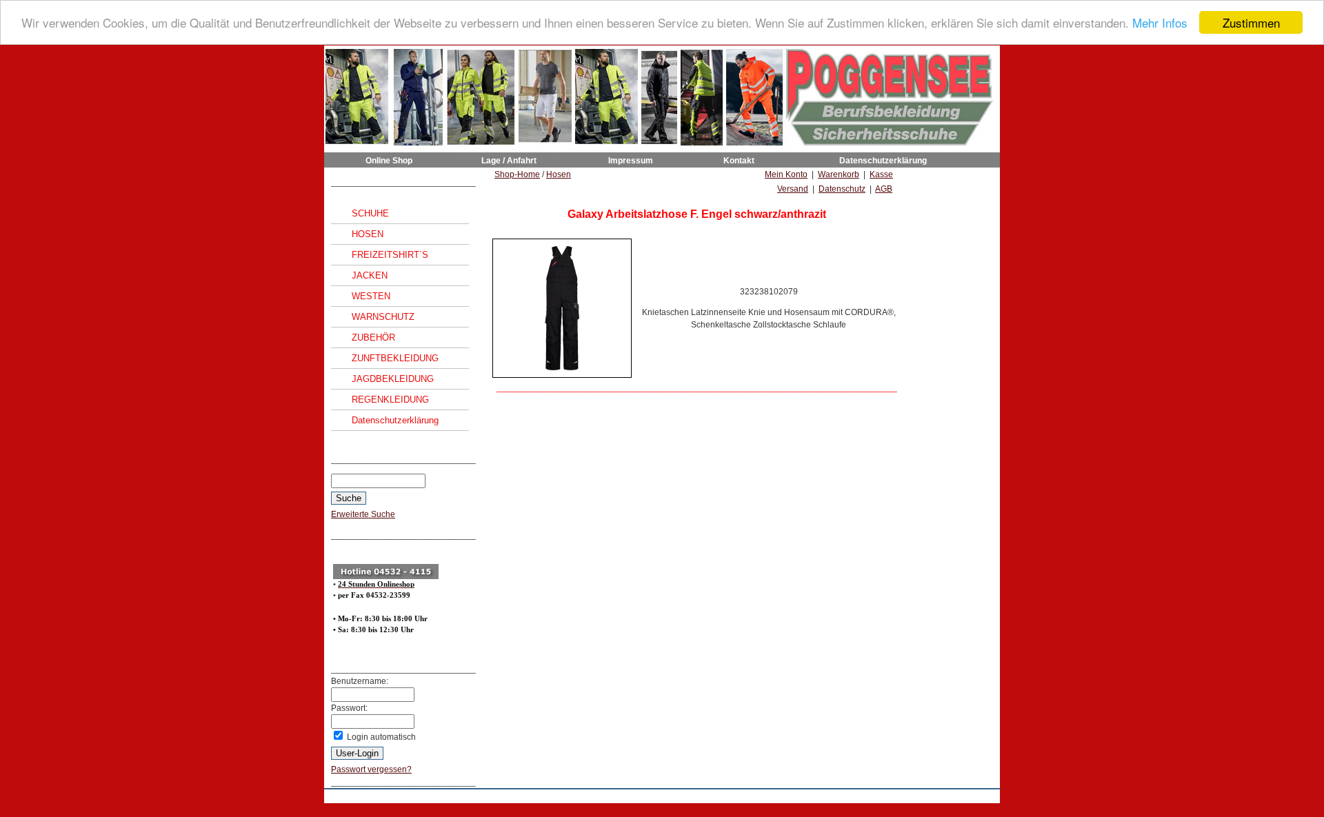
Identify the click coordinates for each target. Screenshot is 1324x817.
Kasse (881, 174)
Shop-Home (517, 174)
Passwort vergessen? (371, 769)
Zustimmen (1251, 22)
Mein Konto (786, 174)
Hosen (558, 174)
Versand (792, 189)
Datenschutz (842, 189)
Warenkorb (838, 174)
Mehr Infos (1159, 23)
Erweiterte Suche (363, 514)
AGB (883, 189)
